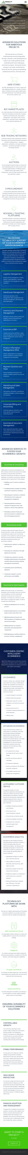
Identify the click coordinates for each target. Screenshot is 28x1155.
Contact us (14, 1143)
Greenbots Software (6, 2)
